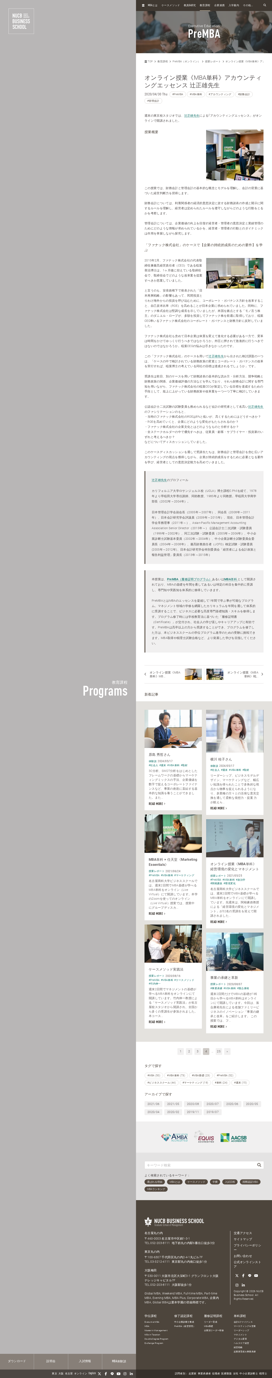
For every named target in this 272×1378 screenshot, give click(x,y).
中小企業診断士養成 (184, 1322)
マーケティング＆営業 (245, 1326)
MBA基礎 (208, 1326)
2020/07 (212, 1104)
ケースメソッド (171, 5)
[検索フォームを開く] (265, 5)
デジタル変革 (240, 1339)
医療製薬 (226, 1373)
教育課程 (205, 5)
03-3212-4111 (160, 1261)
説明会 (50, 1361)
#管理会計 (153, 100)
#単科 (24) (221, 1082)
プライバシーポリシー (247, 1247)
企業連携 (219, 5)
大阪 (61, 1373)
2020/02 (173, 1112)
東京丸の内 (152, 1251)
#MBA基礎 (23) (201, 1075)
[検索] (259, 1165)
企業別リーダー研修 (214, 1330)
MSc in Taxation (152, 1334)
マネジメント (240, 1334)
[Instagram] (125, 1374)
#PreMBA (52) (225, 1075)
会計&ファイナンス (243, 1322)
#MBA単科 (196, 94)
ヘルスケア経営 (241, 1343)
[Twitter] (99, 1374)
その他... (248, 5)
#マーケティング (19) (195, 1082)
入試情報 (85, 1361)
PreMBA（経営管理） (184, 1326)
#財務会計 (244, 94)
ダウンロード (17, 1361)
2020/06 (232, 1104)
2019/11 (193, 1112)
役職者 (216, 1373)
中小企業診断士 (248, 1373)
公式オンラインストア (247, 1264)
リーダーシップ (241, 1330)
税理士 (263, 1373)
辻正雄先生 (192, 115)
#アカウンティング (220, 94)
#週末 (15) (240, 1082)
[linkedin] (131, 1374)
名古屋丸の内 (153, 1233)
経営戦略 (238, 1347)
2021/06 (153, 1104)
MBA (146, 1326)
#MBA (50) (153, 1075)
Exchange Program (153, 1343)
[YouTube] (118, 1374)
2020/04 (153, 1112)
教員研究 (190, 5)
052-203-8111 (160, 1243)
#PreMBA (177, 94)
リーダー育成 (210, 1322)
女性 (235, 1373)
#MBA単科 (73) (176, 1075)
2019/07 (212, 1112)
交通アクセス (243, 1233)
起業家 (193, 1373)
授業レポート (213, 61)
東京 (54, 1373)
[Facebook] (106, 1374)
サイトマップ (243, 1239)
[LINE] (112, 1374)
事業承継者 (204, 1373)
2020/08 (193, 1104)
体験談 (119, 1361)
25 (219, 1051)
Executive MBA (151, 1322)
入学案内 (234, 5)
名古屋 (69, 1373)
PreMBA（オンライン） (186, 61)
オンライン (80, 1373)
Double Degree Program (156, 1339)
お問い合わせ (243, 1256)
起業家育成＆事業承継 (245, 1351)
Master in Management (155, 1330)
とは (153, 5)
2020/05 (252, 1104)
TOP (150, 61)
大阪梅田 (150, 1270)
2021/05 (173, 1104)
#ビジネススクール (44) (161, 1082)
